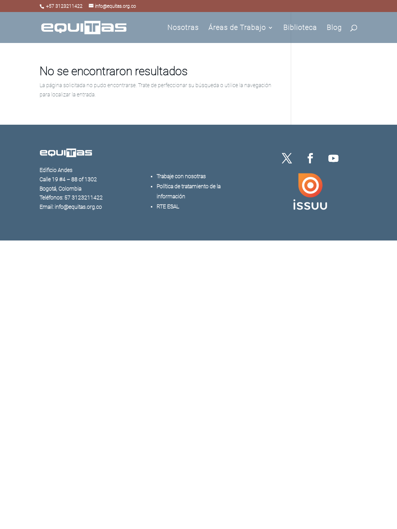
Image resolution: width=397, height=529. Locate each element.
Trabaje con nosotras (181, 176)
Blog (334, 28)
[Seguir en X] (287, 158)
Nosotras (183, 28)
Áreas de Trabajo (237, 28)
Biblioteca (300, 28)
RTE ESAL (168, 206)
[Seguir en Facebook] (310, 158)
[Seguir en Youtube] (333, 158)
